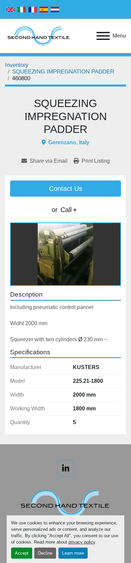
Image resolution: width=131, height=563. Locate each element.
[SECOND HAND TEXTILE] (65, 503)
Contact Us (65, 188)
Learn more (73, 553)
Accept (22, 553)
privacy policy (82, 542)
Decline (45, 553)
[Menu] (103, 36)
